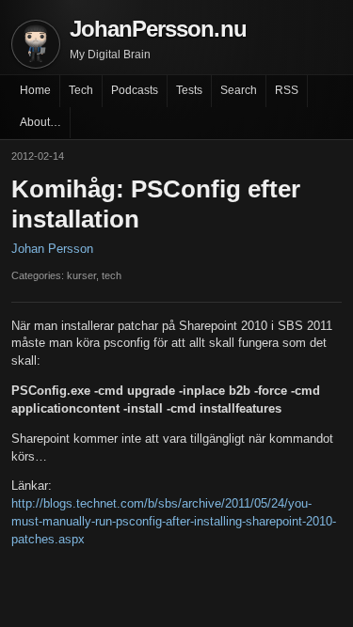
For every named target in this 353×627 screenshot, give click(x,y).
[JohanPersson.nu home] (35, 44)
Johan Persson (52, 249)
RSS (286, 90)
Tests (189, 90)
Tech (81, 90)
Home (35, 90)
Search (238, 90)
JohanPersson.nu (158, 28)
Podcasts (134, 90)
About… (40, 122)
